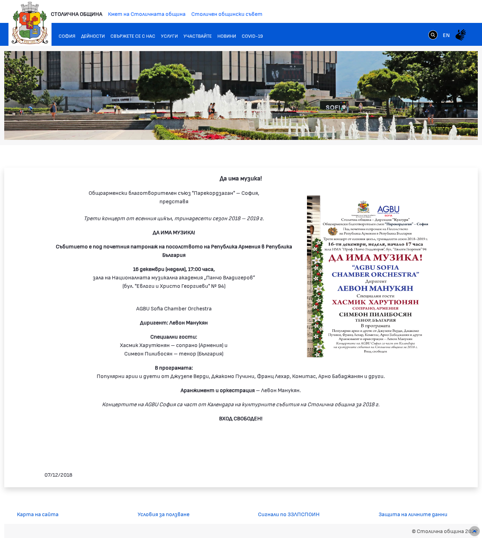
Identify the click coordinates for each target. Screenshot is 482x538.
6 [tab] (443, 127)
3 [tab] (422, 127)
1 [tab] (408, 127)
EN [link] (446, 34)
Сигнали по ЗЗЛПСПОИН (289, 514)
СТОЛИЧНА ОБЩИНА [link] (76, 13)
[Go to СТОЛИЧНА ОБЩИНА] (30, 23)
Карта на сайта (38, 514)
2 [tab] (415, 127)
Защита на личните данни (413, 514)
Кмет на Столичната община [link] (147, 13)
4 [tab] (429, 127)
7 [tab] (450, 127)
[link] (433, 34)
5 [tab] (436, 127)
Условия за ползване (163, 514)
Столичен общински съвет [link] (227, 13)
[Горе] (474, 531)
